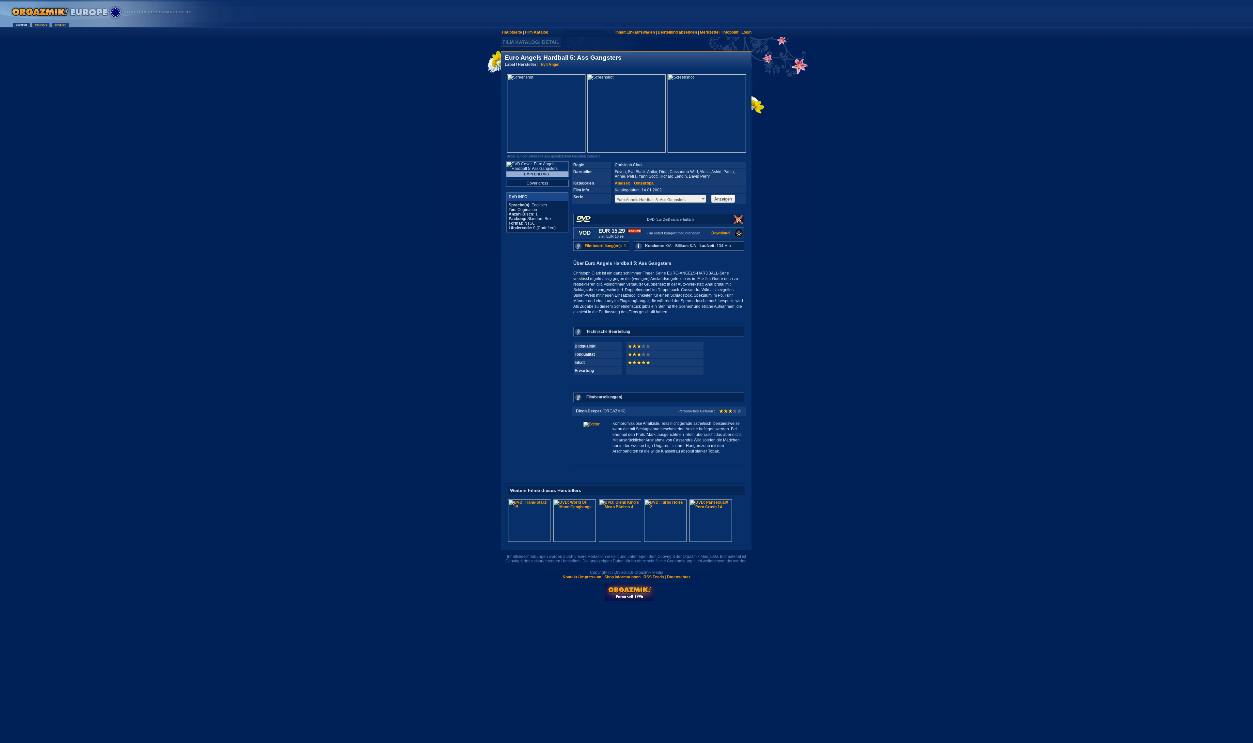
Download (720, 233)
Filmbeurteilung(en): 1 (605, 246)
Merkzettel (709, 32)
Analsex (622, 183)
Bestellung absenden (677, 32)
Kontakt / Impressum (582, 577)
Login (746, 32)
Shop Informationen (622, 577)
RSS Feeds (653, 577)
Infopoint (730, 32)
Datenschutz (678, 577)
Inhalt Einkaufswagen (635, 32)
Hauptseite (512, 32)
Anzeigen (723, 199)
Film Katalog (536, 32)
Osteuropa (644, 183)
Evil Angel (550, 64)
